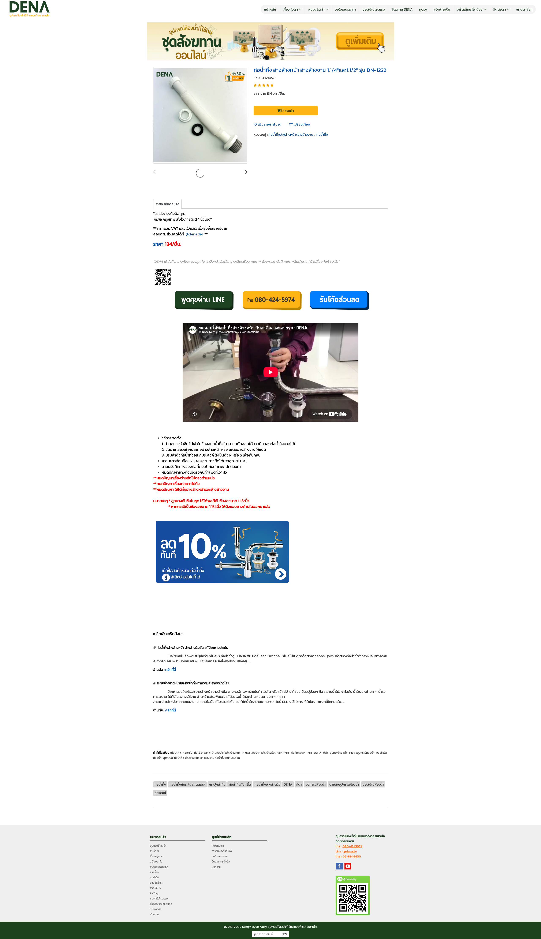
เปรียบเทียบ (301, 124)
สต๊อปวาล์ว (156, 862)
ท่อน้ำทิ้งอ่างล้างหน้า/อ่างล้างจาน (291, 134)
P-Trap (154, 893)
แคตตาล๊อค (524, 9)
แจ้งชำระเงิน (441, 9)
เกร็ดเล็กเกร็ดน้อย (470, 9)
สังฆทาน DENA (402, 9)
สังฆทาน (154, 914)
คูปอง (423, 9)
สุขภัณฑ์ (154, 851)
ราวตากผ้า (155, 909)
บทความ (216, 867)
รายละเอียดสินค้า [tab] (167, 203)
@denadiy (194, 234)
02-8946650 (352, 856)
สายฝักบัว (155, 888)
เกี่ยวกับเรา (291, 9)
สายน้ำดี (154, 872)
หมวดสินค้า (316, 9)
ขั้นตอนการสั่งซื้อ (221, 862)
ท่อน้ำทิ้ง (322, 134)
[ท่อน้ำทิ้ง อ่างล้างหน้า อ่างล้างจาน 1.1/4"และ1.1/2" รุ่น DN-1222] (200, 115)
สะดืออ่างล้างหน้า (159, 867)
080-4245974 (352, 846)
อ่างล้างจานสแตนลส (161, 904)
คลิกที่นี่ (170, 669)
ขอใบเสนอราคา (345, 9)
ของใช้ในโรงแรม (373, 9)
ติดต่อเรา (500, 9)
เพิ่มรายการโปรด (269, 124)
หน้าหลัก (270, 9)
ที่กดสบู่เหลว (157, 856)
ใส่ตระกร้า (287, 111)
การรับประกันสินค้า (222, 851)
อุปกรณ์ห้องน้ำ (158, 846)
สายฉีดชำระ (156, 883)
